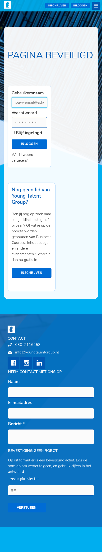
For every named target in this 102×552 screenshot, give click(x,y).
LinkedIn (39, 363)
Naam (14, 381)
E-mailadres (20, 402)
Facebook (13, 363)
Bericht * (16, 424)
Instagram (26, 363)
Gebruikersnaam (27, 93)
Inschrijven (57, 5)
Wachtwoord (24, 113)
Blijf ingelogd (29, 133)
